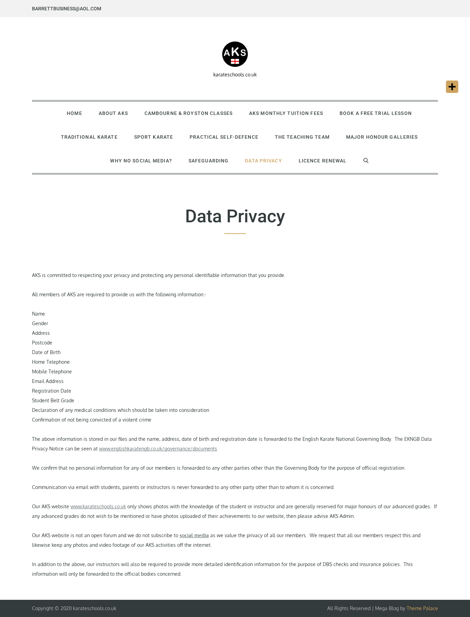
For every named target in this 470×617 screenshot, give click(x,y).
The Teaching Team (302, 137)
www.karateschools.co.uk (98, 506)
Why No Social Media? (141, 160)
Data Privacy (263, 160)
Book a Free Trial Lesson (376, 113)
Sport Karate (153, 137)
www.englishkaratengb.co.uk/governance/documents (158, 448)
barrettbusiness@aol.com (66, 8)
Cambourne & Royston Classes (189, 113)
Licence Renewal (323, 160)
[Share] (452, 86)
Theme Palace (422, 608)
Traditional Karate (89, 137)
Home (74, 113)
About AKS (113, 113)
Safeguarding (208, 160)
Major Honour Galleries (382, 137)
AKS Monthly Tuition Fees (286, 113)
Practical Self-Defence (224, 137)
